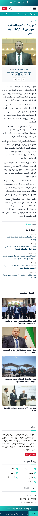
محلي (32, 21)
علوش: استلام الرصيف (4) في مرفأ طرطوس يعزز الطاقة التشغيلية (19, 351)
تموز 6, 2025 (22, 70)
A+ (15, 79)
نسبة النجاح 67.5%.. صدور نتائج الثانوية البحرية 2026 (20, 409)
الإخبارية (28, 224)
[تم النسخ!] (8, 74)
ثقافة (17, 14)
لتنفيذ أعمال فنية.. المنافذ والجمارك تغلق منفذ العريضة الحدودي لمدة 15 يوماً (20, 380)
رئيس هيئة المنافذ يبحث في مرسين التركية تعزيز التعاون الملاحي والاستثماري (20, 322)
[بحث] (10, 8)
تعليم (31, 477)
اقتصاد (5, 14)
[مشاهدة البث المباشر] (4, 8)
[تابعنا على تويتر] (23, 2)
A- (23, 79)
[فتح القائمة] (34, 8)
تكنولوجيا (11, 477)
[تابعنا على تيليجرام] (19, 2)
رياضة (11, 14)
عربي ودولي (24, 14)
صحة (31, 473)
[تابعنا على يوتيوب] (11, 2)
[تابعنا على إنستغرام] (15, 2)
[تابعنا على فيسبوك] (27, 2)
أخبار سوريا (33, 14)
